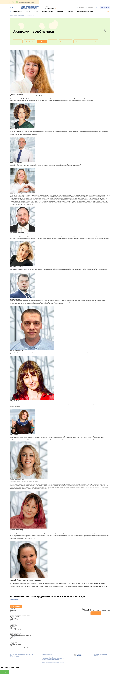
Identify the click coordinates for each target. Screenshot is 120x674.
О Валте (36, 11)
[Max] (12, 651)
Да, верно (4, 671)
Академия (17, 41)
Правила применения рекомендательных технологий (53, 662)
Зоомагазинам (13, 625)
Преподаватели (42, 41)
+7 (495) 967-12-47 (106, 610)
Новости (53, 41)
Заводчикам (13, 621)
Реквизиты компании (14, 656)
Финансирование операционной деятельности (20, 635)
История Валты (13, 614)
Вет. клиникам (13, 624)
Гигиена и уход (13, 642)
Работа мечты (60, 11)
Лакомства (12, 638)
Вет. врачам (12, 626)
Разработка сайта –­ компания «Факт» (100, 655)
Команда (12, 612)
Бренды (28, 11)
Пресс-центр (13, 610)
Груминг (12, 643)
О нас (11, 609)
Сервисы (12, 611)
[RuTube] (11, 651)
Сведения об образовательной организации (86, 41)
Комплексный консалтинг (16, 630)
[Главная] (14, 7)
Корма (11, 637)
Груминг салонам (14, 620)
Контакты (70, 11)
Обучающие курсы (29, 41)
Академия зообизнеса (47, 11)
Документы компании (65, 41)
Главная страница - (14, 15)
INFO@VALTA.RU (86, 613)
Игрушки (12, 639)
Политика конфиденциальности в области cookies (52, 660)
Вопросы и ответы (14, 619)
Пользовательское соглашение (48, 655)
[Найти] (98, 7)
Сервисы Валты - (21, 15)
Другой (14, 671)
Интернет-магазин (17, 11)
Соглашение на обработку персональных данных (52, 657)
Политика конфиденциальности (48, 654)
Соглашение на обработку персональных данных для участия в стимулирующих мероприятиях (53, 659)
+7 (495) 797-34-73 (50, 8)
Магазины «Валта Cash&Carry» (85, 11)
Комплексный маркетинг (15, 632)
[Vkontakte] (13, 651)
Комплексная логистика (15, 633)
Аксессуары (12, 641)
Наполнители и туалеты (15, 644)
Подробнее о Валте (16, 606)
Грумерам (12, 623)
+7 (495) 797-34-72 (97, 610)
